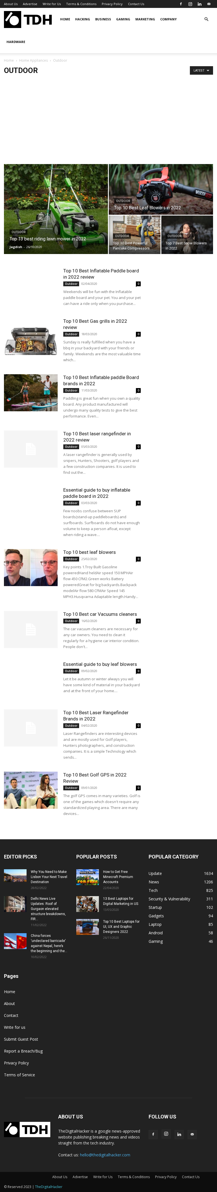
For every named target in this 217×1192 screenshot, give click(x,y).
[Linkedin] (199, 4)
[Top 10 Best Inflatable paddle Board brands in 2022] (31, 392)
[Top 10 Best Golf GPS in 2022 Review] (31, 790)
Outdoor (18, 232)
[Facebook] (181, 4)
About (9, 1003)
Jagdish (16, 247)
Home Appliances (33, 60)
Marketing (145, 19)
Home (65, 19)
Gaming (123, 19)
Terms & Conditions (81, 4)
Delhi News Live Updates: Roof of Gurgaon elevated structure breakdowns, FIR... (48, 909)
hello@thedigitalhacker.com (105, 1154)
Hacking (82, 19)
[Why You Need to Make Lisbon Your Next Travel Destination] (15, 875)
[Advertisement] (108, 121)
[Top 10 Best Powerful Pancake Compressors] (134, 235)
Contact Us (136, 4)
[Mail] (209, 4)
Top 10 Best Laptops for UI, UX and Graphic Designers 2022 (121, 927)
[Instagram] (190, 4)
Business (103, 19)
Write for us (14, 1027)
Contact (11, 1015)
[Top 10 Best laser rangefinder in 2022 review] (31, 449)
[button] (206, 19)
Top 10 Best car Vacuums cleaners (100, 614)
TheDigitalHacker (48, 1186)
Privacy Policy (112, 4)
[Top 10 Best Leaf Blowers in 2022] (161, 189)
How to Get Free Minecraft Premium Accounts (118, 877)
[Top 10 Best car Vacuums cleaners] (31, 629)
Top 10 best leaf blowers (89, 552)
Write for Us (52, 4)
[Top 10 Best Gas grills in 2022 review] (31, 336)
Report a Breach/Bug (23, 1051)
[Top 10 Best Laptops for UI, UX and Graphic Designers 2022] (87, 927)
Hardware (15, 42)
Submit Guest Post (21, 1039)
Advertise (30, 4)
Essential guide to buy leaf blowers (100, 664)
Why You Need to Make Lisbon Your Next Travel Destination (49, 877)
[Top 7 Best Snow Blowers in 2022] (187, 235)
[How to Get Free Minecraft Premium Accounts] (87, 877)
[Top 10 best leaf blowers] (31, 567)
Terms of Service (19, 1074)
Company (168, 19)
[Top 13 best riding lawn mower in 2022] (56, 209)
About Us (11, 4)
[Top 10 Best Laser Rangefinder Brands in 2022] (31, 727)
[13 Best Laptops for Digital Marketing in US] (87, 904)
